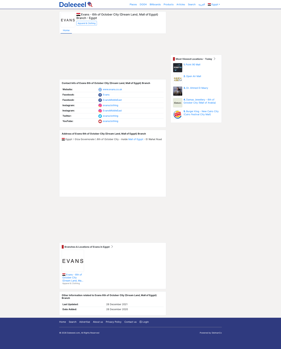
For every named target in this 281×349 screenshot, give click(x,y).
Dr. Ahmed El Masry (196, 87)
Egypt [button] (214, 4)
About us (98, 321)
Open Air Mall (192, 76)
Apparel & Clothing (87, 23)
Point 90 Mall (192, 64)
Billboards (155, 4)
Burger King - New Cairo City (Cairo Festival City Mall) (201, 113)
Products (169, 4)
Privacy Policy (113, 321)
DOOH (143, 4)
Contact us (130, 321)
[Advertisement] (112, 56)
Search (192, 4)
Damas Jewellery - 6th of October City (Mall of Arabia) (200, 101)
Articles (181, 4)
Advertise (84, 321)
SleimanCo (217, 333)
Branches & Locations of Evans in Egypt (87, 246)
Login (145, 321)
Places (133, 4)
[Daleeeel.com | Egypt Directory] (76, 4)
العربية (201, 4)
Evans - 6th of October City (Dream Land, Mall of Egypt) (72, 277)
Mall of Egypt (135, 139)
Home (66, 30)
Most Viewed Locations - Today (194, 58)
